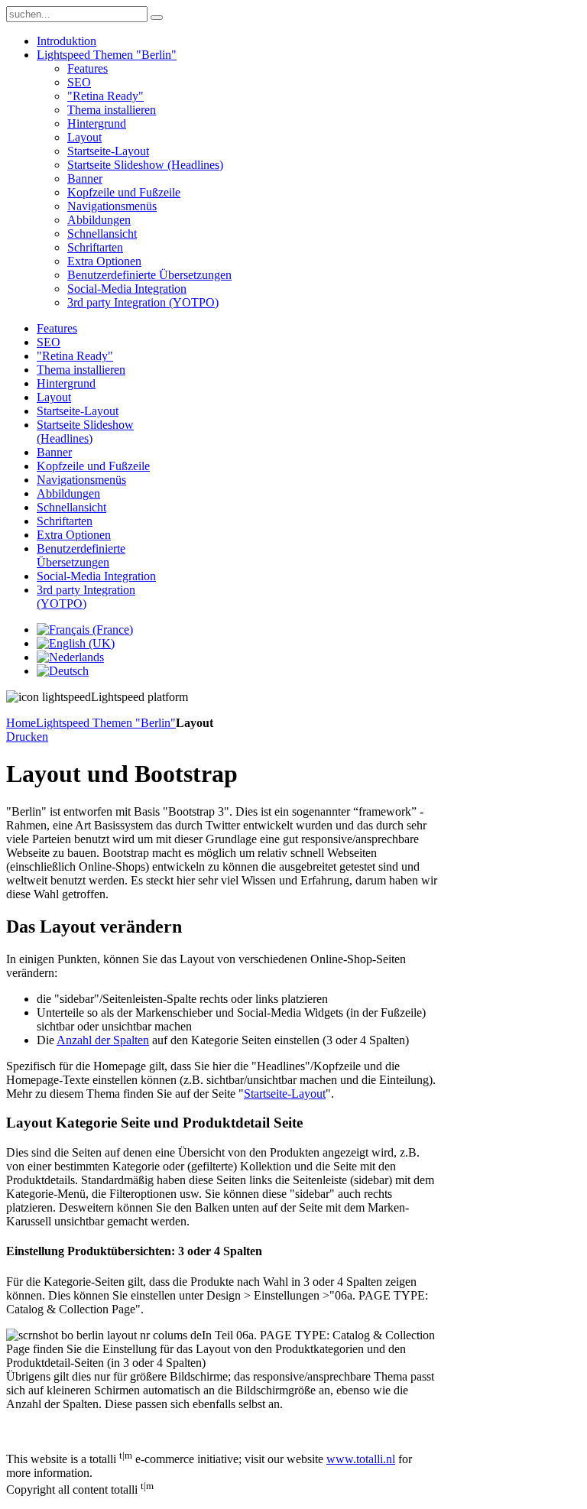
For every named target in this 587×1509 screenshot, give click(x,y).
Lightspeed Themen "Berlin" (106, 722)
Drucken (27, 736)
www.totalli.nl (360, 1458)
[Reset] (157, 17)
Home (21, 722)
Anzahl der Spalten (103, 1040)
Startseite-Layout (285, 1093)
